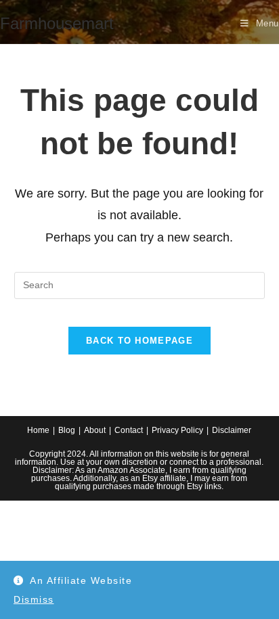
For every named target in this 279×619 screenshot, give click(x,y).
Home (38, 430)
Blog (66, 430)
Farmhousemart (57, 23)
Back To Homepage (139, 341)
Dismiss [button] (34, 599)
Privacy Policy (177, 430)
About (95, 430)
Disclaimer (231, 430)
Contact (128, 430)
